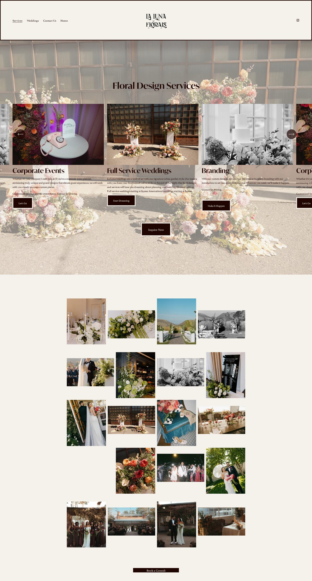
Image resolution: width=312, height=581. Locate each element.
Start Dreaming (121, 200)
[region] (156, 157)
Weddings (33, 20)
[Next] (291, 134)
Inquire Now (156, 229)
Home (64, 20)
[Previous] (20, 134)
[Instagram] (297, 20)
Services (17, 20)
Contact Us (49, 20)
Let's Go (23, 203)
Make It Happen (216, 205)
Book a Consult (156, 570)
